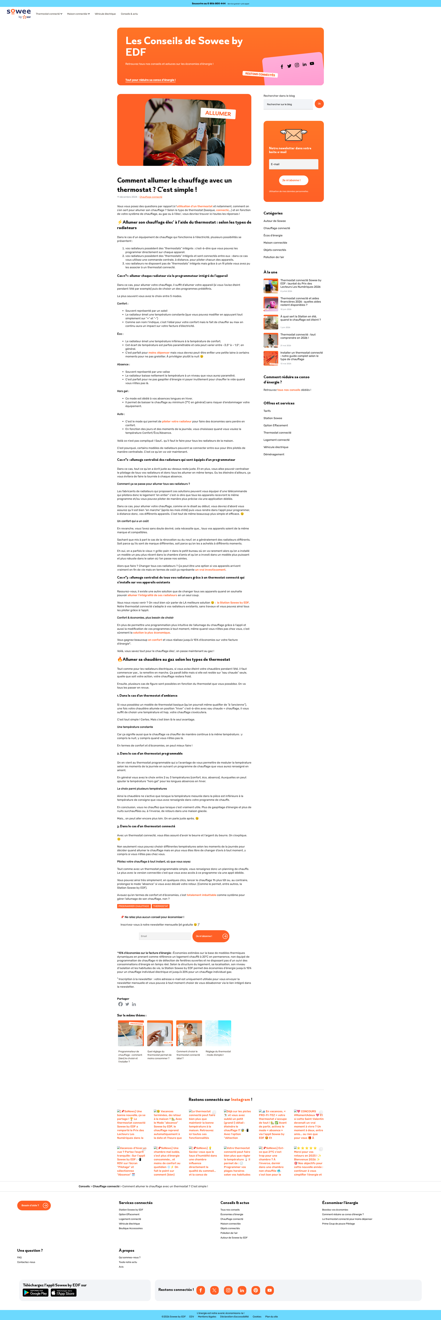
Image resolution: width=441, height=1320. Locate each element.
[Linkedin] (134, 1004)
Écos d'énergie (273, 235)
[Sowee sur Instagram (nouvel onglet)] (297, 66)
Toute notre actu (128, 1262)
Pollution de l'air (274, 257)
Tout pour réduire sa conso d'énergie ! (150, 80)
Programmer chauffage (134, 906)
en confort (155, 639)
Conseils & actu (129, 13)
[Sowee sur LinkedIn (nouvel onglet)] (304, 65)
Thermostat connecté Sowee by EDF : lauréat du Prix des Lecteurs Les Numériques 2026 (300, 283)
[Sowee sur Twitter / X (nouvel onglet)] (289, 67)
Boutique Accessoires (131, 1228)
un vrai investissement (210, 569)
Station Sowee (273, 418)
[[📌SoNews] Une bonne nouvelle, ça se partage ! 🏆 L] (132, 1124)
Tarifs (267, 411)
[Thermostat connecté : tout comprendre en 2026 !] (271, 340)
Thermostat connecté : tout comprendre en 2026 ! (298, 336)
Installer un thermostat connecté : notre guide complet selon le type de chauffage (301, 356)
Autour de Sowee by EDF (234, 1237)
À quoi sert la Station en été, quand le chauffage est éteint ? (300, 318)
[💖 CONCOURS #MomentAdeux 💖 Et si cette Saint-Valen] (309, 1124)
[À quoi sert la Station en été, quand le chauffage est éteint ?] (271, 322)
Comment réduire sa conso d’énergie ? (343, 1214)
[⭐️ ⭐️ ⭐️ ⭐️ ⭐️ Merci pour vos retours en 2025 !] (309, 1161)
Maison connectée (77, 13)
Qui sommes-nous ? (129, 1257)
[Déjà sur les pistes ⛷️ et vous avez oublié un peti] (238, 1124)
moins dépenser (159, 352)
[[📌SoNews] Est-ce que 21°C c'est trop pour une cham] (273, 1161)
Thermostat (160, 906)
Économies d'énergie (231, 1214)
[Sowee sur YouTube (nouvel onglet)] (312, 64)
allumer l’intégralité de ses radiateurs (152, 595)
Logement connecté (277, 439)
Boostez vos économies (335, 1209)
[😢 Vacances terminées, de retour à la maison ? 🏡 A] (168, 1124)
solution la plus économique (151, 632)
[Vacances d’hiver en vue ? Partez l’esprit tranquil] (132, 1161)
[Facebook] (120, 1004)
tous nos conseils (288, 390)
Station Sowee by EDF (131, 1209)
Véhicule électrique (105, 13)
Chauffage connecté (151, 196)
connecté (222, 210)
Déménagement (274, 454)
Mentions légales (207, 1316)
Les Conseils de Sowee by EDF (184, 46)
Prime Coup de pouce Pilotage (338, 1223)
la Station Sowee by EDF (233, 602)
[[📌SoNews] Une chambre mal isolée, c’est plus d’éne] (168, 1161)
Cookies (257, 1316)
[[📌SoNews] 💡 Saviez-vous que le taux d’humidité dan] (203, 1161)
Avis (121, 1266)
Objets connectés (275, 250)
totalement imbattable (201, 895)
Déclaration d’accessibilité (234, 1316)
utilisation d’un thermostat (195, 206)
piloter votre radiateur (177, 421)
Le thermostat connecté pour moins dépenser (347, 1219)
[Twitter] (127, 1004)
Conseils (84, 1186)
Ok (319, 103)
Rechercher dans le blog (279, 95)
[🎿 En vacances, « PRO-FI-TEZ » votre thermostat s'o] (273, 1124)
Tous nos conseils (230, 1209)
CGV (191, 1316)
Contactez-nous (26, 1262)
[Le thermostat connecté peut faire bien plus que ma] (203, 1124)
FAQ (19, 1257)
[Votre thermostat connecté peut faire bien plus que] (238, 1161)
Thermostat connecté (48, 13)
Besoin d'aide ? (30, 1205)
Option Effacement (276, 425)
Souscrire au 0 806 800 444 (209, 3)
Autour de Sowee (275, 221)
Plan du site (271, 1316)
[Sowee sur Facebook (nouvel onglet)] (282, 67)
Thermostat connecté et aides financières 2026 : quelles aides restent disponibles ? (300, 302)
